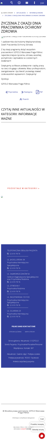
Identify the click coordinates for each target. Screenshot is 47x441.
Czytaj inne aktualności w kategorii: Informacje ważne (23, 114)
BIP (32, 348)
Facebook (35, 358)
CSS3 (23, 421)
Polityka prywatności (16, 358)
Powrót (23, 98)
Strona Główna (15, 331)
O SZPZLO (34, 341)
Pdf (39, 91)
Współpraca (18, 348)
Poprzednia (11, 91)
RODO (27, 358)
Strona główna (14, 341)
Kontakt (27, 348)
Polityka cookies (34, 354)
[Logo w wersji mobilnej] (3, 4)
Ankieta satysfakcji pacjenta (23, 361)
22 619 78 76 (15, 254)
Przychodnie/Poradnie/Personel (29, 344)
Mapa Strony (30, 331)
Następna (26, 91)
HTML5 (20, 421)
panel (42, 2)
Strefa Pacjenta (11, 344)
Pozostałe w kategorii (22, 188)
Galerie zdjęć (22, 354)
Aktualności (25, 341)
